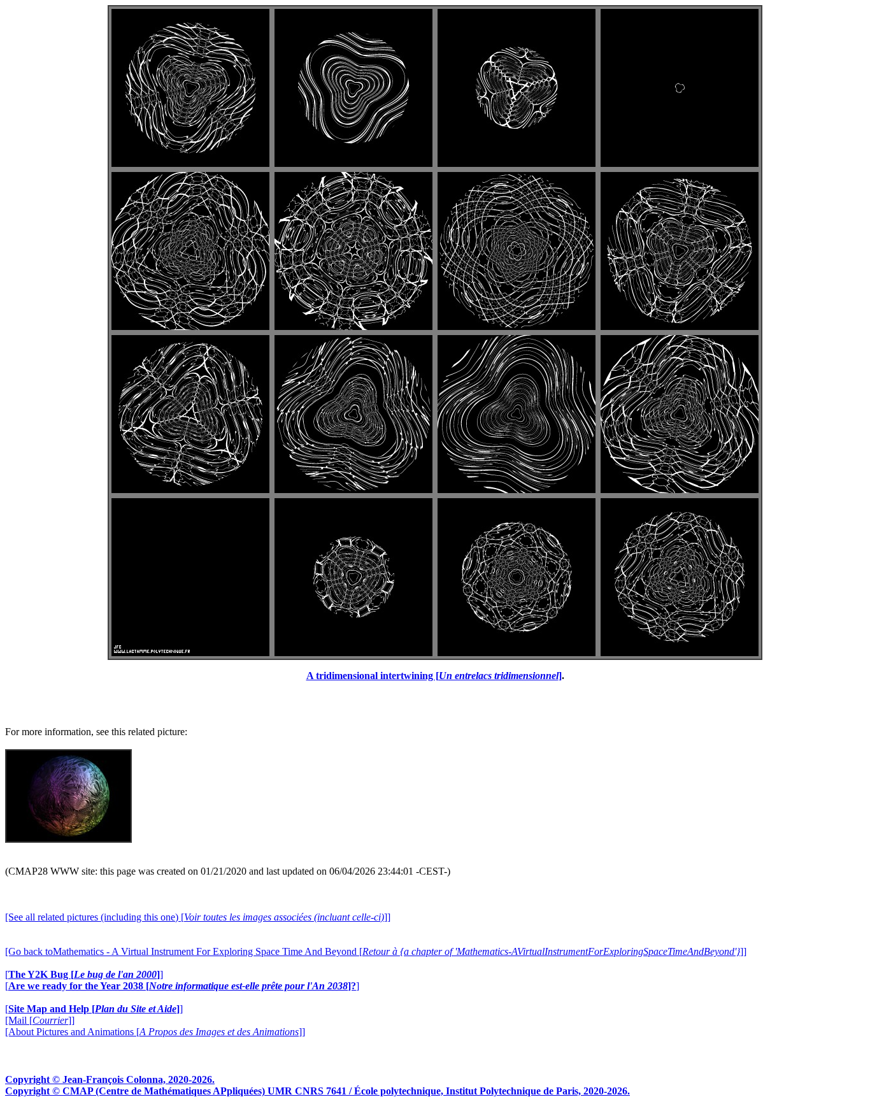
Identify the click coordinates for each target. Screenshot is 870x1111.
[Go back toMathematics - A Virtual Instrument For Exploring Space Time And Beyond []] (375, 951)
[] (84, 974)
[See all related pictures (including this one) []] (197, 917)
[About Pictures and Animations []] (155, 1031)
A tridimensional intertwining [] (434, 675)
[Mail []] (40, 1020)
